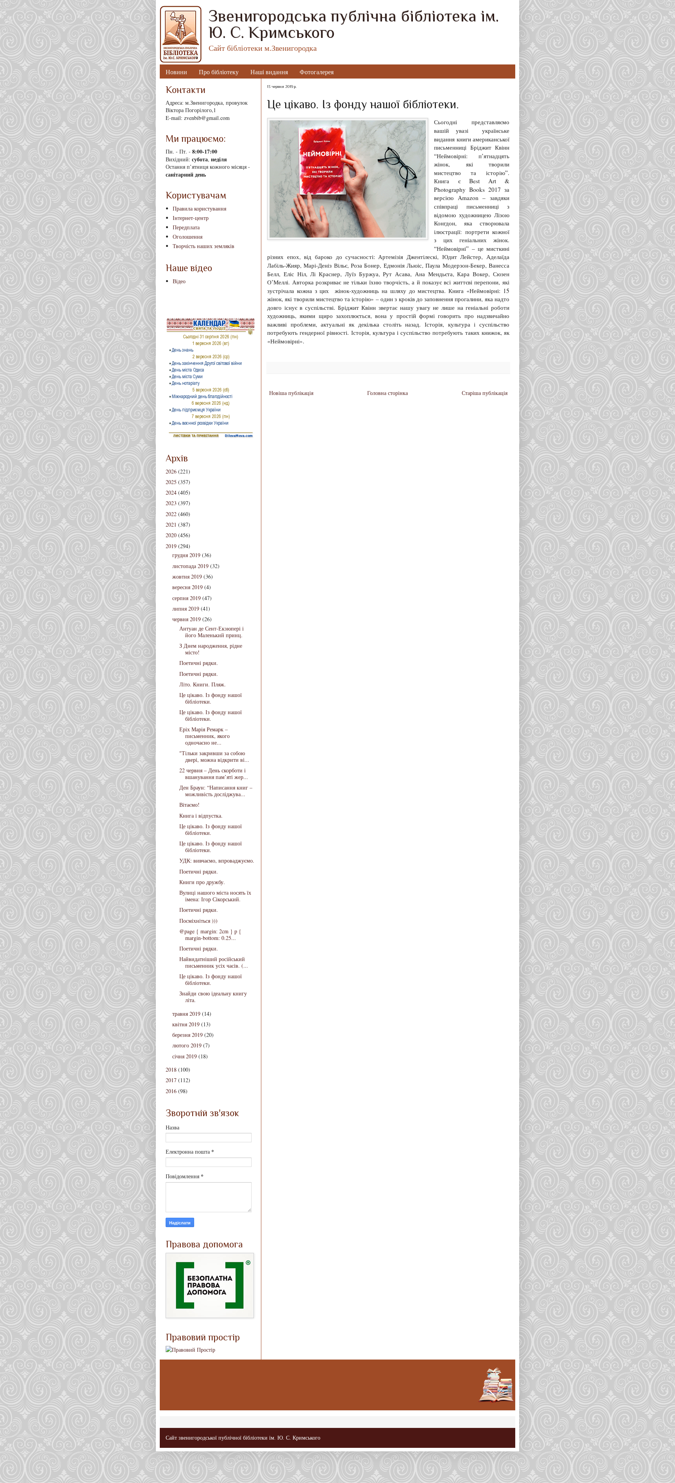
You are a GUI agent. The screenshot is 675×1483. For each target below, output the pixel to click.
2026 (171, 471)
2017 (171, 1080)
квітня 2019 (186, 1024)
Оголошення (187, 236)
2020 (171, 535)
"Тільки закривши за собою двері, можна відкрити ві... (214, 756)
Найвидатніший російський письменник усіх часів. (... (213, 962)
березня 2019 (187, 1034)
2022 (171, 514)
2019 (171, 546)
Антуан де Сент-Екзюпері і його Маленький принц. (211, 632)
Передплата (186, 227)
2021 (171, 524)
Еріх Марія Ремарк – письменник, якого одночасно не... (204, 735)
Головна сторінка (387, 393)
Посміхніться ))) (198, 920)
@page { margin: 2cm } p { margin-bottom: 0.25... (210, 934)
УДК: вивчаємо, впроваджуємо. (216, 860)
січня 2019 (184, 1056)
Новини (176, 72)
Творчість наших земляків (203, 246)
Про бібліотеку (219, 72)
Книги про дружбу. (202, 882)
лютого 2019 (187, 1045)
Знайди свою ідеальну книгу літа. (213, 997)
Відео (179, 281)
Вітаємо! (189, 804)
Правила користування (199, 208)
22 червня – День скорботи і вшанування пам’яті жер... (213, 774)
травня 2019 (186, 1013)
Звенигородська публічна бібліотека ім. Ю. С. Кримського (354, 24)
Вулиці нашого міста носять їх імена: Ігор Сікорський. (215, 896)
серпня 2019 (186, 598)
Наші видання (269, 72)
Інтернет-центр (191, 218)
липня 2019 (185, 608)
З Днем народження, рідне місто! (210, 649)
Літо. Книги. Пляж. (202, 684)
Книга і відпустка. (201, 815)
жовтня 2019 (187, 576)
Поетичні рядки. (198, 662)
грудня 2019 (186, 555)
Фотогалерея (317, 72)
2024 (171, 492)
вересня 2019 (187, 587)
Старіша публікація (484, 393)
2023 (171, 503)
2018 (171, 1069)
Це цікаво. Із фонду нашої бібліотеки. (210, 698)
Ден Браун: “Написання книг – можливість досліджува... (215, 791)
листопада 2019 (190, 566)
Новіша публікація (291, 393)
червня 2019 (186, 619)
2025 (171, 482)
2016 (171, 1091)
